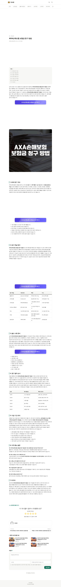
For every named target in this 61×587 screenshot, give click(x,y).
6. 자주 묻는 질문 (15, 80)
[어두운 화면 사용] (49, 2)
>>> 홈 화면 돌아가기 (14, 505)
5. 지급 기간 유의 (15, 78)
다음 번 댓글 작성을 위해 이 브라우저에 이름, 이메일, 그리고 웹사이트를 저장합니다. (26, 564)
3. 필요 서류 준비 (15, 74)
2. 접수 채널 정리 (15, 72)
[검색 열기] (52, 2)
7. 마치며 (13, 82)
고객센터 (42, 6)
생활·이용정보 (22, 6)
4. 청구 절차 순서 (15, 76)
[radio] (25, 514)
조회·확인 (35, 6)
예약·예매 (48, 6)
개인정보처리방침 (30, 584)
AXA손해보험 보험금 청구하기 (30, 102)
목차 (11, 68)
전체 (10, 6)
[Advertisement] (30, 21)
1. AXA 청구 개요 (15, 71)
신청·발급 (15, 6)
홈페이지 (29, 6)
